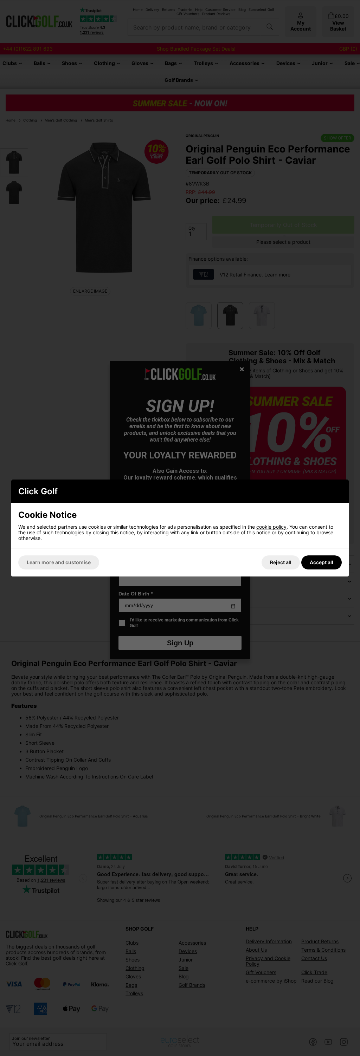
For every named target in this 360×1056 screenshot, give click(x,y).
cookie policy (271, 527)
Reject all (280, 562)
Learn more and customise (59, 562)
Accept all (321, 562)
